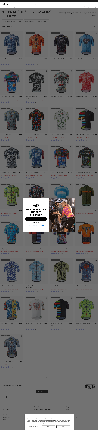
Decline (63, 426)
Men (21, 4)
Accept (48, 426)
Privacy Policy (43, 423)
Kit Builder (50, 4)
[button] (95, 7)
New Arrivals (14, 4)
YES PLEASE (36, 219)
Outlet (56, 4)
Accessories (42, 4)
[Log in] (88, 7)
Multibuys (33, 4)
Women (26, 4)
